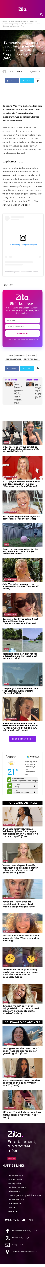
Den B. (19, 71)
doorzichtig (21, 356)
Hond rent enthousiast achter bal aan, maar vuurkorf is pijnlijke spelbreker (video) (20, 551)
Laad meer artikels (21, 738)
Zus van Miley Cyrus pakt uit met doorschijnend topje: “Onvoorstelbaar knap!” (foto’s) (20, 621)
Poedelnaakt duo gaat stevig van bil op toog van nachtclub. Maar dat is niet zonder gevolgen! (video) (20, 973)
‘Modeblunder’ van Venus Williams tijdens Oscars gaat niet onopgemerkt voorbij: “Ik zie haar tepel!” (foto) (20, 833)
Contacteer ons (16, 1199)
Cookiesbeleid (15, 1175)
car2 (11, 356)
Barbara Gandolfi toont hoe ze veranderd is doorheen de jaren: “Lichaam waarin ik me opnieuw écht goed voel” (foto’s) (20, 726)
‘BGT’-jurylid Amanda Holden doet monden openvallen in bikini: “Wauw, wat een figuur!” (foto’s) (21, 484)
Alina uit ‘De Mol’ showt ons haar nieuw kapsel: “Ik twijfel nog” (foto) (21, 1115)
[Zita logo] (22, 9)
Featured (32, 356)
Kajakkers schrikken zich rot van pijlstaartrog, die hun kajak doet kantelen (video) (20, 656)
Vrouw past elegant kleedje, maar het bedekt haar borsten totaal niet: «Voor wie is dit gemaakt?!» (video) (20, 869)
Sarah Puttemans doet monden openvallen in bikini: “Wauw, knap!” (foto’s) (21, 1083)
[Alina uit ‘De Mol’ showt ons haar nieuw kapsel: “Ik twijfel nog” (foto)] (22, 1100)
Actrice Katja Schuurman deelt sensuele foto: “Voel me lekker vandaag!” (20, 938)
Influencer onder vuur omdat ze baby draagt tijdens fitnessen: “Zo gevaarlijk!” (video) (20, 449)
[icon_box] (21, 1230)
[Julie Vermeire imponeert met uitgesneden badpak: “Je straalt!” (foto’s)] (22, 570)
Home (4, 22)
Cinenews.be (14, 1203)
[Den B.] (4, 71)
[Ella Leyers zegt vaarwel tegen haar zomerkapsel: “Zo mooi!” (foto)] (22, 502)
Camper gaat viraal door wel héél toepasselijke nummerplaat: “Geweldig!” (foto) (20, 690)
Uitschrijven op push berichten (25, 1195)
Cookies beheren (17, 1187)
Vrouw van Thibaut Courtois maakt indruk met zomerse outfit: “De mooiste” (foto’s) (38, 390)
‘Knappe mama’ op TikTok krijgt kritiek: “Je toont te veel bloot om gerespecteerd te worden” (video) (20, 1010)
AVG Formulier (16, 1179)
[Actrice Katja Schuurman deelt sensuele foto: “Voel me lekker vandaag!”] (22, 923)
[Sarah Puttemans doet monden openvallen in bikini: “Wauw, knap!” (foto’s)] (22, 1068)
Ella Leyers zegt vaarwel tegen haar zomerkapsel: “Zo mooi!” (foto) (21, 517)
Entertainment (21, 22)
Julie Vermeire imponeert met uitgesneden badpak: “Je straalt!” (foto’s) (20, 586)
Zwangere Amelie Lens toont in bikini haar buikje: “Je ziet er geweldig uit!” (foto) (21, 1051)
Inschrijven (22, 333)
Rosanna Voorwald (13, 359)
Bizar (6, 442)
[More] (37, 80)
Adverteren (14, 1191)
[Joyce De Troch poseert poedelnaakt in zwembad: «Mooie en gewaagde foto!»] (22, 889)
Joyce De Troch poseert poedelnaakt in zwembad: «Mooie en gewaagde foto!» (19, 904)
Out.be (11, 1207)
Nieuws (11, 22)
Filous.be (13, 1211)
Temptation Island (31, 359)
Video (6, 544)
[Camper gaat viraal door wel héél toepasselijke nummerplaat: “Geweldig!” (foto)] (22, 674)
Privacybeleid (15, 1183)
